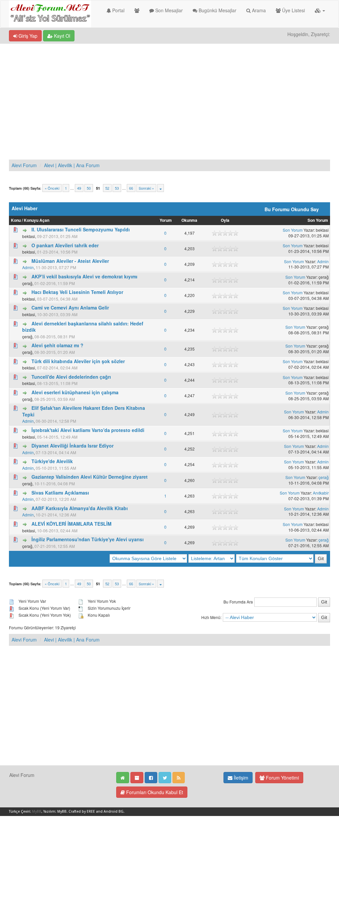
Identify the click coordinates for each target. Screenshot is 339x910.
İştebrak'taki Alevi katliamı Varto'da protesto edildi (87, 430)
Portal (117, 10)
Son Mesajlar (168, 10)
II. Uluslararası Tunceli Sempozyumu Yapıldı (80, 229)
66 (131, 188)
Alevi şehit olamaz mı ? (57, 345)
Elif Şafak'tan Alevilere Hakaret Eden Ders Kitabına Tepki (83, 411)
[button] (320, 10)
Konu (16, 220)
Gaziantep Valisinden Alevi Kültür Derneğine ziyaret (89, 476)
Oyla (225, 220)
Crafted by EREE (82, 811)
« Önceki (52, 188)
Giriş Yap (27, 35)
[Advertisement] (169, 93)
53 (117, 188)
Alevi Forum (24, 165)
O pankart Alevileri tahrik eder (65, 245)
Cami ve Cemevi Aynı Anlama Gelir (70, 307)
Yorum (166, 220)
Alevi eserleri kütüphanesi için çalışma (75, 392)
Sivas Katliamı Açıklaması (60, 492)
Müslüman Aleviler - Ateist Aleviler (70, 261)
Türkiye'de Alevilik (52, 461)
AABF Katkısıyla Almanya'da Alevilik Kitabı (79, 508)
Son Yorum (318, 220)
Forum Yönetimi (282, 777)
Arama (258, 10)
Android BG (113, 811)
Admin (28, 267)
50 (89, 188)
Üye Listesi (293, 10)
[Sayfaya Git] (160, 188)
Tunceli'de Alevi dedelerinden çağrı (71, 376)
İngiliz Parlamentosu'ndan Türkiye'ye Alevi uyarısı (87, 539)
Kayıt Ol (61, 35)
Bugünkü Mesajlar (216, 10)
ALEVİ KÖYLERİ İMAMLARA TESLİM (71, 523)
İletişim (240, 777)
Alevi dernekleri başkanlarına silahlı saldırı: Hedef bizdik (82, 326)
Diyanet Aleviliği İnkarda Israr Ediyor (72, 445)
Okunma (189, 220)
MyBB (36, 811)
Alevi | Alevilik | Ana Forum (72, 165)
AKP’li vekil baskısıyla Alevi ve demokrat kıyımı (84, 276)
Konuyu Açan (36, 220)
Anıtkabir (321, 493)
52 (107, 188)
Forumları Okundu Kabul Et (154, 792)
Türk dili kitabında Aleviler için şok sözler (78, 361)
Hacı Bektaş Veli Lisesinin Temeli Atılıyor (77, 292)
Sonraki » (146, 188)
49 (79, 188)
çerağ (323, 477)
